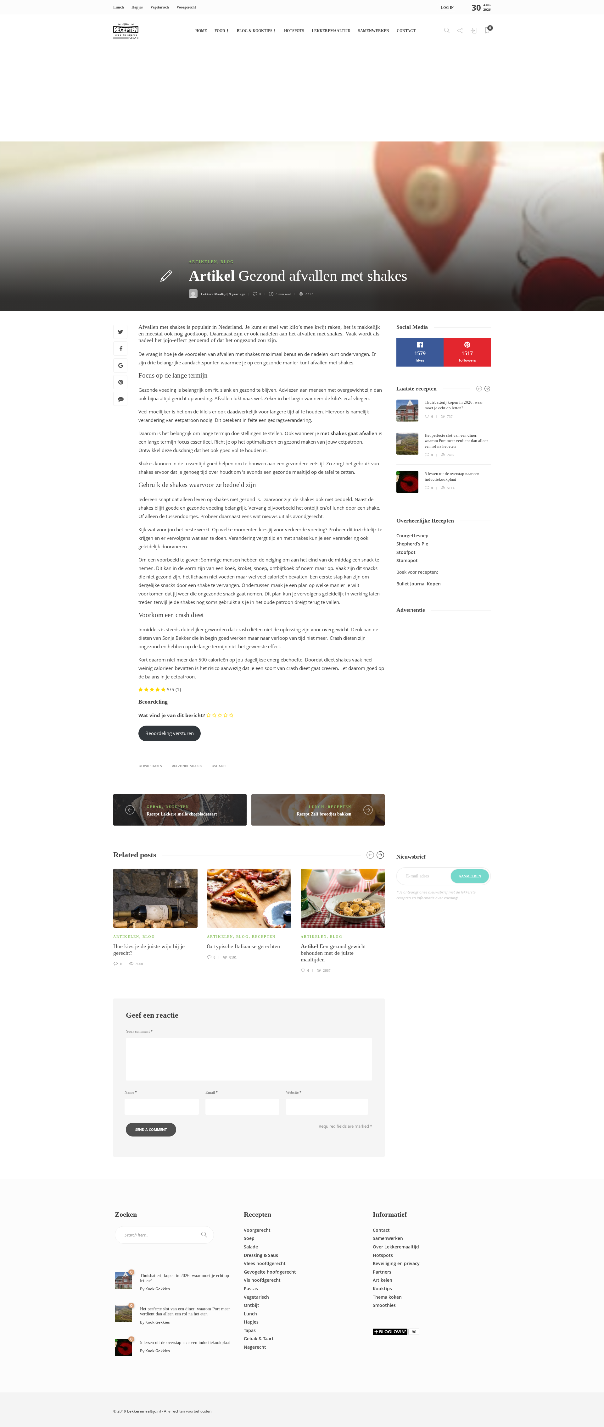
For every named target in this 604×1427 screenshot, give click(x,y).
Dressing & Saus (261, 1255)
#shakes (219, 766)
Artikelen (203, 262)
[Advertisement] (302, 94)
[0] (123, 1280)
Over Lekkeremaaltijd (396, 1247)
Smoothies (384, 1305)
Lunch (118, 7)
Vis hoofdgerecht (262, 1280)
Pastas (251, 1288)
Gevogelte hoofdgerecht (270, 1272)
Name (131, 1092)
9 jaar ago (237, 294)
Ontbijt (251, 1305)
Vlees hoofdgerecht (265, 1263)
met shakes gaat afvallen (349, 433)
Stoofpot (406, 552)
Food (220, 31)
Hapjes (137, 7)
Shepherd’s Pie (412, 544)
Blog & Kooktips (254, 31)
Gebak (154, 807)
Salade (251, 1247)
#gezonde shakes (187, 766)
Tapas (250, 1330)
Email (211, 1092)
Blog (227, 262)
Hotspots (294, 31)
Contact (406, 31)
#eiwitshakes (150, 766)
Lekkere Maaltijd (214, 294)
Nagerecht (255, 1347)
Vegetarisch (159, 7)
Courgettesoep (412, 536)
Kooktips (382, 1288)
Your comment (139, 1031)
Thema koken (387, 1297)
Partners (382, 1272)
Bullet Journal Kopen (418, 584)
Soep (249, 1238)
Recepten (177, 807)
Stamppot (407, 560)
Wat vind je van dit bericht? (171, 715)
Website (293, 1092)
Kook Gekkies (157, 1288)
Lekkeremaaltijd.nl (144, 1411)
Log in (447, 7)
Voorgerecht (186, 7)
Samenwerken (373, 31)
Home (201, 31)
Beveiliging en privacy (396, 1263)
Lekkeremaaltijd (331, 31)
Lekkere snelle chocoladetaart (182, 814)
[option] (155, 916)
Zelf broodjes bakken (324, 814)
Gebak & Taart (259, 1338)
